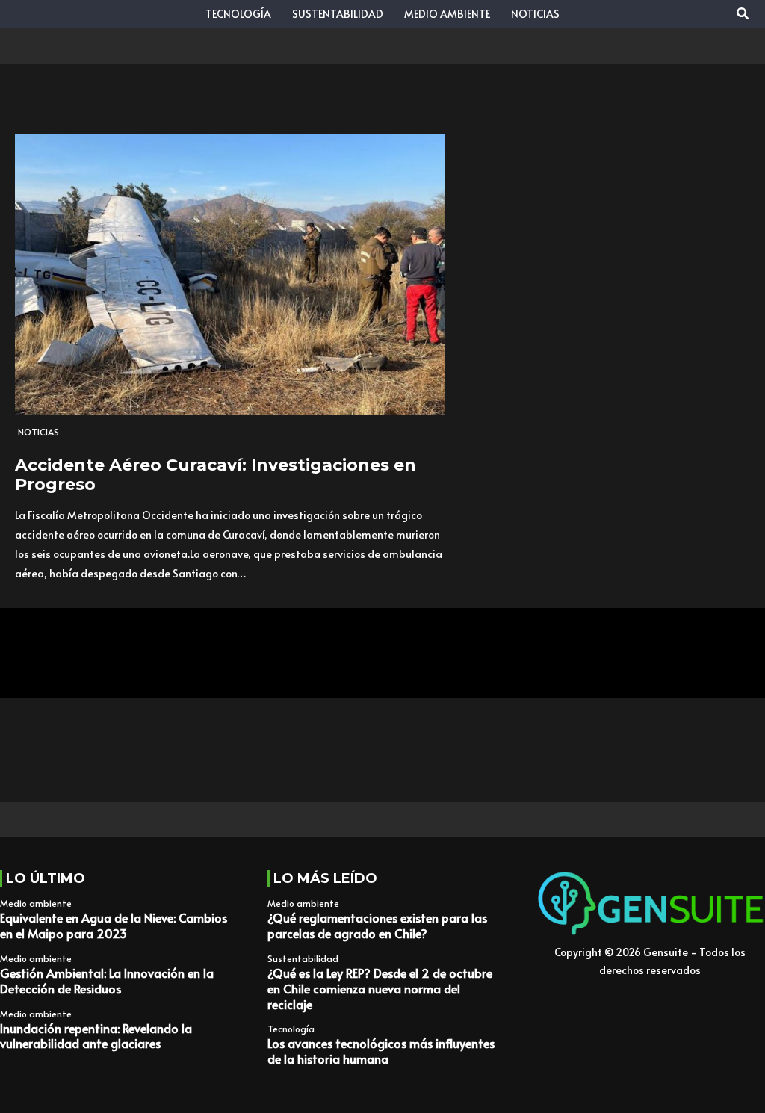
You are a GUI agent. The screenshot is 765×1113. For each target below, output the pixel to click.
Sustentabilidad (302, 958)
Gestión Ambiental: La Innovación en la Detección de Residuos (107, 980)
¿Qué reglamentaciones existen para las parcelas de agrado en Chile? (377, 925)
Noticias (38, 432)
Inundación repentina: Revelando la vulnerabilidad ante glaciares (96, 1036)
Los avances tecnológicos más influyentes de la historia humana (381, 1051)
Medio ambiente (36, 903)
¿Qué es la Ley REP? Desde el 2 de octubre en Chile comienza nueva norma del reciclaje (379, 988)
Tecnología (291, 1028)
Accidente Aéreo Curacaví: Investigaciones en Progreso (215, 475)
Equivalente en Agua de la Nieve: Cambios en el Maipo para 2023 (113, 925)
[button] (743, 14)
